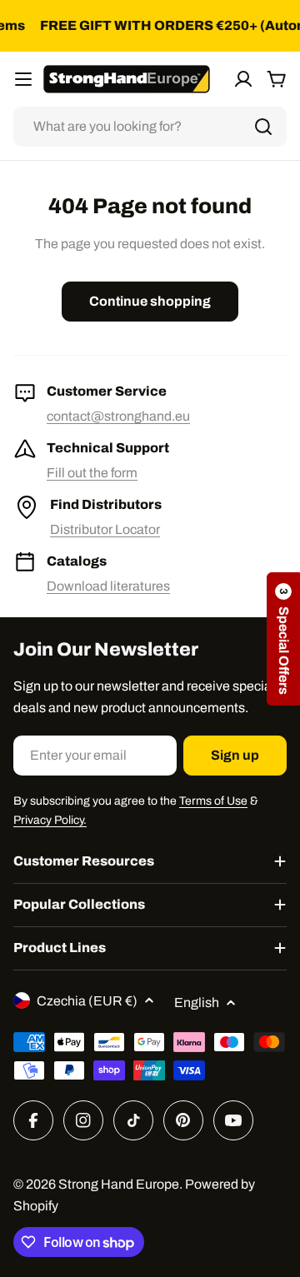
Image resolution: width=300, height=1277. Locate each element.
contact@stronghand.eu (118, 416)
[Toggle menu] (23, 79)
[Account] (243, 79)
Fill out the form (92, 473)
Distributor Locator (105, 529)
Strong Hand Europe (118, 1184)
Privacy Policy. (50, 820)
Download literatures (108, 586)
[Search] (263, 127)
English (196, 1002)
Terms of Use (213, 801)
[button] (283, 639)
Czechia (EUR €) (87, 1001)
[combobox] (150, 127)
